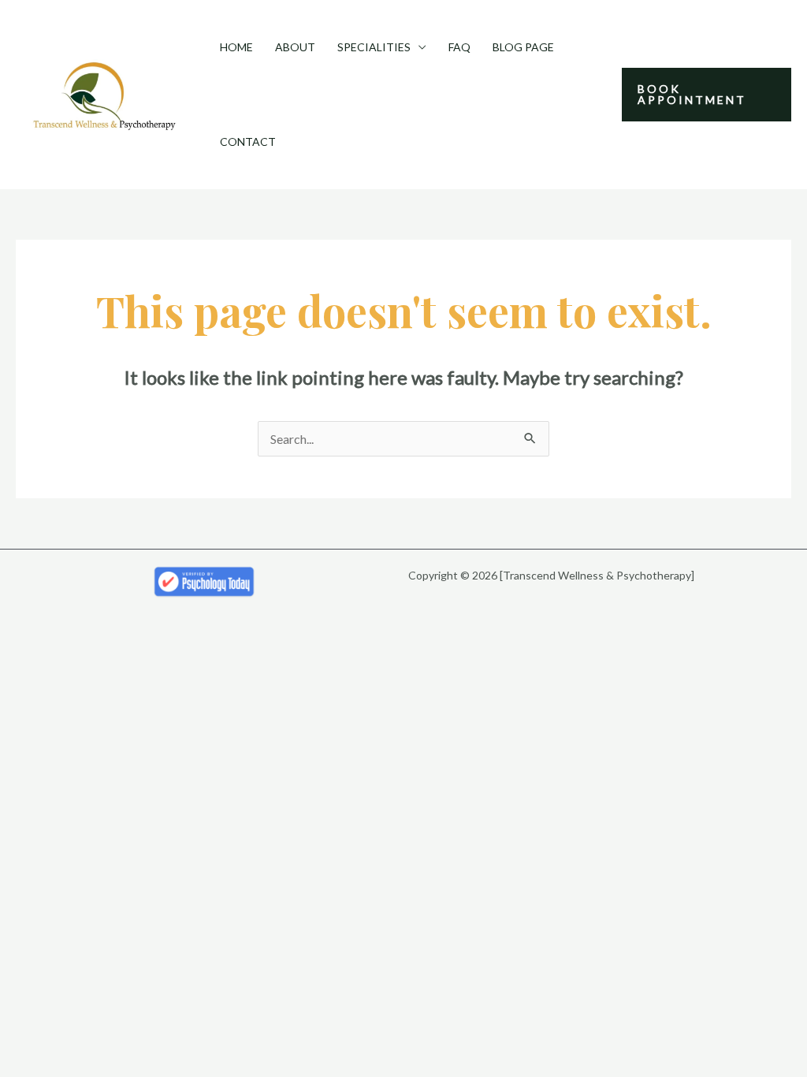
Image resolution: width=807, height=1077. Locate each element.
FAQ (459, 47)
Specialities (374, 47)
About (295, 47)
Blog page (523, 47)
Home (236, 47)
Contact (248, 141)
